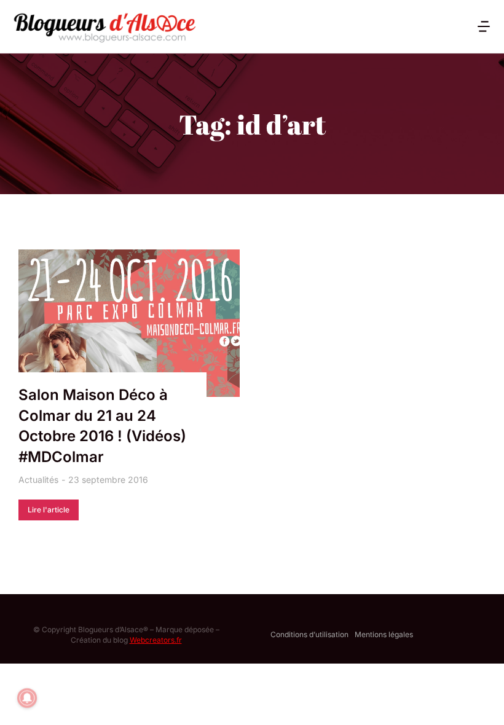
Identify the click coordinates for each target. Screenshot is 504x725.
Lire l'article (48, 509)
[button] (484, 26)
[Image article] (129, 323)
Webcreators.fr (156, 640)
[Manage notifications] (27, 698)
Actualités (38, 479)
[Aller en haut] (479, 700)
